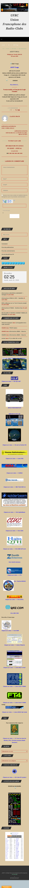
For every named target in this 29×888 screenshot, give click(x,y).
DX (9, 45)
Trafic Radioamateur (22, 48)
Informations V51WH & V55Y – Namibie (12, 298)
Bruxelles (8, 273)
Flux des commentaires (8, 251)
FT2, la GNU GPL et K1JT (15, 338)
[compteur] (13, 263)
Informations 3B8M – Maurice (17, 331)
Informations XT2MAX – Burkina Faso (12, 308)
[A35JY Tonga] (14, 63)
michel (3, 338)
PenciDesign (14, 874)
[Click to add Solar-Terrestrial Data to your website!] (14, 349)
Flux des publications (8, 247)
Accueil (3, 45)
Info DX (7, 48)
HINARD (4, 335)
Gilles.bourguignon (7, 322)
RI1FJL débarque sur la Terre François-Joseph (14, 303)
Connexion (5, 244)
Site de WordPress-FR (8, 254)
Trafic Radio (14, 48)
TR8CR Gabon (13, 328)
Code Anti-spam (6, 210)
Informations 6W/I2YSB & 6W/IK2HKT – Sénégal (14, 147)
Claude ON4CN (18, 54)
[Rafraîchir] (14, 200)
